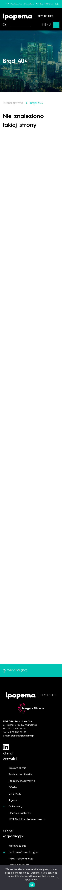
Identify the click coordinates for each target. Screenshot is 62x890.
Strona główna (13, 103)
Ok (31, 884)
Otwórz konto (29, 4)
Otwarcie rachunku (20, 813)
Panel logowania (16, 4)
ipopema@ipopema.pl (22, 736)
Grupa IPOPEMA (46, 4)
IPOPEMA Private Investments (27, 819)
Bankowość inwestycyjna (23, 852)
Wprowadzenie (17, 768)
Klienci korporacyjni (13, 834)
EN (57, 3)
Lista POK (15, 794)
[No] (57, 877)
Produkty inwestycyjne (22, 781)
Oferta (13, 787)
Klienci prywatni (10, 756)
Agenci (13, 800)
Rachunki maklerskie (20, 774)
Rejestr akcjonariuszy (21, 859)
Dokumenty (15, 807)
